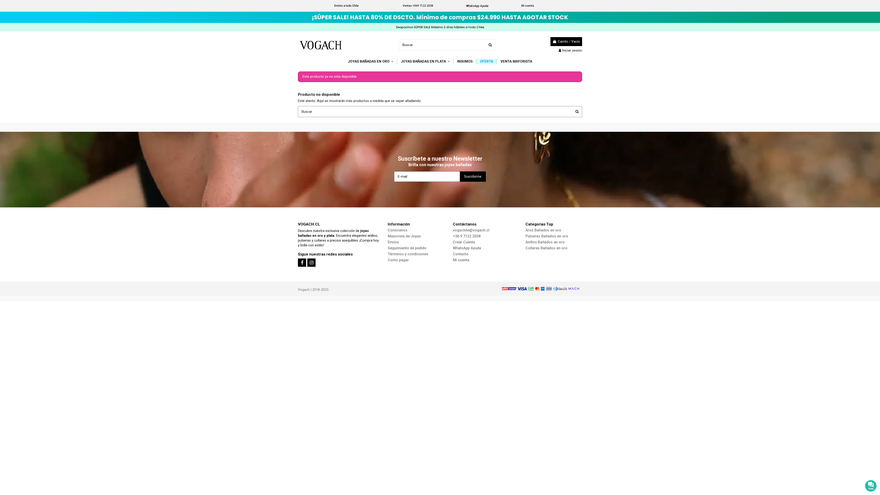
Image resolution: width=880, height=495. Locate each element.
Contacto (460, 254)
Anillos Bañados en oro (545, 242)
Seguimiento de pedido (407, 248)
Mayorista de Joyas (404, 236)
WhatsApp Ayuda (477, 6)
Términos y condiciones (408, 254)
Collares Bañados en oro (546, 248)
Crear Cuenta (464, 242)
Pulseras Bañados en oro (546, 236)
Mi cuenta (527, 5)
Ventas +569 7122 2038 (418, 5)
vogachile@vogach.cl (471, 230)
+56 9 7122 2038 (467, 236)
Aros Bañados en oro (543, 230)
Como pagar (398, 260)
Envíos (393, 242)
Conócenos (397, 230)
